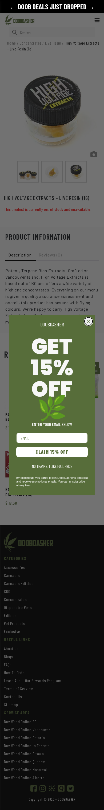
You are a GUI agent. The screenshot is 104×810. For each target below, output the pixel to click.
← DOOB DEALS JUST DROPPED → (52, 6)
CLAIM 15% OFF (52, 452)
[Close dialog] (89, 321)
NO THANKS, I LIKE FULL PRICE (52, 466)
